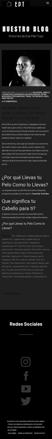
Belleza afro (21, 236)
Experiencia (19, 94)
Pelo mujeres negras (35, 263)
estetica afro (8, 249)
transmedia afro (40, 276)
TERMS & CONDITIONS (25, 433)
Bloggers (37, 92)
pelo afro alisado (28, 259)
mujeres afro (16, 256)
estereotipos (37, 246)
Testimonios (37, 96)
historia (45, 249)
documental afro (21, 242)
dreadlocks (35, 242)
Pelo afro (15, 259)
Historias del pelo (35, 253)
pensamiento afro (21, 266)
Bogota (45, 236)
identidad (6, 256)
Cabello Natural (33, 239)
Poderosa (34, 266)
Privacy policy (39, 433)
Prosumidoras (18, 96)
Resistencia (37, 273)
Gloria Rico (37, 249)
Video (46, 96)
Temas (28, 96)
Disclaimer (12, 433)
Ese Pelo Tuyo (25, 246)
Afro (13, 236)
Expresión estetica (22, 249)
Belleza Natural (35, 236)
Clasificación (7, 242)
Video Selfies (7, 98)
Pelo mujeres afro (17, 263)
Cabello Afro (7, 239)
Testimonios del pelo (23, 276)
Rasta (28, 273)
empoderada (7, 246)
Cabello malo (19, 239)
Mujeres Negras (32, 94)
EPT (16, 246)
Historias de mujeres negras (14, 253)
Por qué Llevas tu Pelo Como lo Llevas (23, 269)
